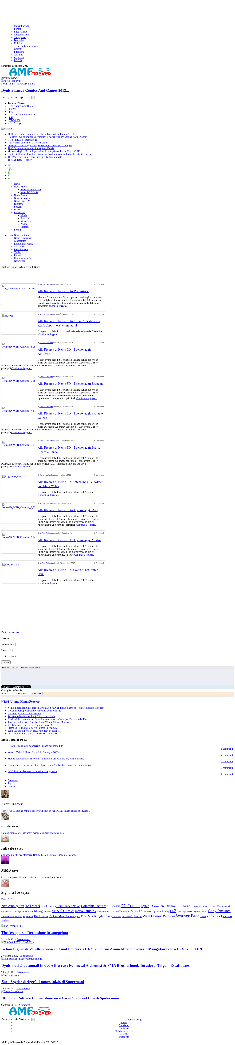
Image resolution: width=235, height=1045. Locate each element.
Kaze (3, 911)
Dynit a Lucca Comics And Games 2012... (35, 90)
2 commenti (227, 761)
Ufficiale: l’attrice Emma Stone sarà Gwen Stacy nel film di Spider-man (60, 998)
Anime (23, 224)
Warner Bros (188, 915)
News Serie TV (22, 201)
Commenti (13, 780)
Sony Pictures (219, 911)
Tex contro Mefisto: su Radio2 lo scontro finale (31, 716)
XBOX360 (14, 120)
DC (11, 111)
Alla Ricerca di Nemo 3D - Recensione (27, 142)
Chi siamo (19, 43)
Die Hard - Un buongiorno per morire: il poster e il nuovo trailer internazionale (47, 137)
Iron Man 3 (212, 906)
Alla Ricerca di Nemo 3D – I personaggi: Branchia (70, 383)
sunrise (18, 916)
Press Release (21, 249)
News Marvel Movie (30, 189)
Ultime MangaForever (24, 701)
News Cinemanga (23, 238)
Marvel (12, 108)
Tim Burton (116, 917)
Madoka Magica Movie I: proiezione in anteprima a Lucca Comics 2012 (44, 151)
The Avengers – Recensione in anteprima (34, 933)
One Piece (115, 911)
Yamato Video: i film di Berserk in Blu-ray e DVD (33, 752)
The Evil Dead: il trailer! (20, 159)
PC (140, 911)
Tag (10, 783)
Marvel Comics (63, 911)
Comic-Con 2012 (113, 906)
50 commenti (23, 939)
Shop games (20, 37)
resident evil (203, 911)
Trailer (17, 252)
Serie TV (25, 218)
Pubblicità (19, 51)
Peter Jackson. (148, 911)
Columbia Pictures (93, 906)
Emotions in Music (23, 243)
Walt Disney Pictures (159, 916)
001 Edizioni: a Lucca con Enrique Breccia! (30, 725)
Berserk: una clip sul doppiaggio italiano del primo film (35, 745)
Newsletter (19, 261)
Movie (23, 215)
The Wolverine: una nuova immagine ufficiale (31, 148)
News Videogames (23, 198)
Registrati (19, 57)
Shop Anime (20, 31)
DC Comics (130, 905)
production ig (161, 911)
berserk (44, 906)
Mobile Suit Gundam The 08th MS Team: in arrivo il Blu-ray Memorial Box (46, 758)
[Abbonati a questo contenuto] (5, 701)
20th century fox (12, 906)
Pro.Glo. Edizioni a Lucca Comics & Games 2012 (33, 733)
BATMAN (32, 906)
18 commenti (23, 972)
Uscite (17, 209)
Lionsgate (18, 911)
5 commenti (227, 748)
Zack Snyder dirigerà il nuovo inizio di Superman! (42, 982)
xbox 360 (214, 916)
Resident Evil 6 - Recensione (22, 139)
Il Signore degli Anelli (199, 906)
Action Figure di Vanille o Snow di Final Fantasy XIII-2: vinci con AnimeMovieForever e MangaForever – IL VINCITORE (102, 949)
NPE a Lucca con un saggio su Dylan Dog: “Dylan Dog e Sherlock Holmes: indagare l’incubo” (56, 707)
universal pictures (132, 916)
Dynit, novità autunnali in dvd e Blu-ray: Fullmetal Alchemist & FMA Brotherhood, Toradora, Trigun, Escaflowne (95, 965)
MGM (98, 911)
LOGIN (18, 60)
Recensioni (19, 212)
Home (11, 235)
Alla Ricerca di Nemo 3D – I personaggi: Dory (68, 510)
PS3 (11, 117)
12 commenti (23, 1005)
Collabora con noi (29, 46)
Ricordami (10, 656)
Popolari (12, 786)
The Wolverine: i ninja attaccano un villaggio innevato (35, 157)
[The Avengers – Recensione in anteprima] (13, 925)
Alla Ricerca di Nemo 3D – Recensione (63, 291)
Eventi (17, 255)
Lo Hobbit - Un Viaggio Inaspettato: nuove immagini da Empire (40, 145)
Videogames (26, 221)
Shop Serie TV (21, 34)
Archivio (18, 54)
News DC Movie (29, 192)
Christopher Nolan (68, 906)
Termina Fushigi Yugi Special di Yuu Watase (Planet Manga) (38, 722)
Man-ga (39, 911)
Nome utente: (8, 644)
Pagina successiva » (11, 632)
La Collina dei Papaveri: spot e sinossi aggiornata (32, 771)
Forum (17, 28)
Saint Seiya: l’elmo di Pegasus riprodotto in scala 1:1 (34, 730)
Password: (6, 650)
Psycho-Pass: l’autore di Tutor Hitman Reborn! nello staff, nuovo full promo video (49, 765)
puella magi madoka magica (187, 911)
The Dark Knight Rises (21, 106)
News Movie (20, 186)
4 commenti (227, 755)
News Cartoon (21, 235)
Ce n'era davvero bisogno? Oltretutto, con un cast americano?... (33, 877)
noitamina (106, 911)
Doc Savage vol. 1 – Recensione (24, 713)
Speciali (18, 206)
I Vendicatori (223, 906)
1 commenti (227, 774)
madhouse (28, 911)
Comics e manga (22, 258)
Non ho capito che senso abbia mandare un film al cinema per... (33, 833)
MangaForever (21, 26)
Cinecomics (20, 240)
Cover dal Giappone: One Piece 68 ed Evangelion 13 (34, 710)
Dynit (145, 906)
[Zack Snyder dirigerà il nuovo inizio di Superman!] (10, 975)
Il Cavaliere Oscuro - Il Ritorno (169, 906)
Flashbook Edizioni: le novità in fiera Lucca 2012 (33, 727)
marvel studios (85, 911)
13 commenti (23, 988)
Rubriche (18, 203)
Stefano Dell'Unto (46, 284)
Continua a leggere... (57, 305)
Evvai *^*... (7, 899)
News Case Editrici (25, 83)
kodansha (9, 911)
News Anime (8, 83)
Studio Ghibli (8, 916)
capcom (52, 906)
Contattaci (124, 1028)
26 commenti (26, 955)
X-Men (203, 917)
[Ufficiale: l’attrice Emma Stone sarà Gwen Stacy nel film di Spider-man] (12, 991)
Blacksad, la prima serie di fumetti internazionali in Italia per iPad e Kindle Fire (47, 719)
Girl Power (19, 246)
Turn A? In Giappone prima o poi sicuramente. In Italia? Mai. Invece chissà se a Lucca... (45, 810)
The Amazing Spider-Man (22, 114)
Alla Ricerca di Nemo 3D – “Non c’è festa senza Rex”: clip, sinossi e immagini (69, 323)
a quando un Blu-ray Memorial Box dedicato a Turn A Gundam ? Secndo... (39, 855)
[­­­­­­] (117, 2)
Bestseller (19, 40)
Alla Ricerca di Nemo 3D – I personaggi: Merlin (69, 540)
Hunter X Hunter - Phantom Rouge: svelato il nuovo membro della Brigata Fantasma (50, 154)
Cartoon (24, 226)
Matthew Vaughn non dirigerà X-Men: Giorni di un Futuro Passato (41, 134)
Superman (28, 916)
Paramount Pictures (129, 911)
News (17, 183)
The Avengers (16, 123)
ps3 (173, 910)
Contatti (18, 49)
